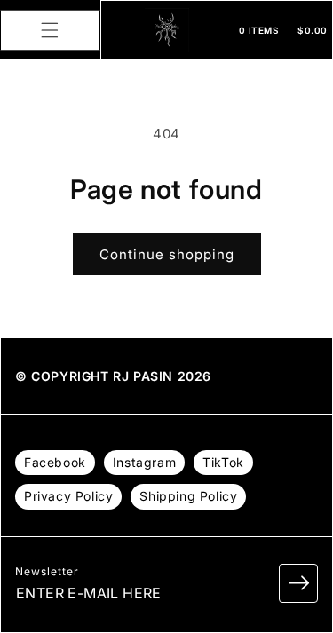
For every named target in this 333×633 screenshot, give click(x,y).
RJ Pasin (143, 376)
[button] (49, 30)
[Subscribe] (298, 583)
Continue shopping (166, 254)
